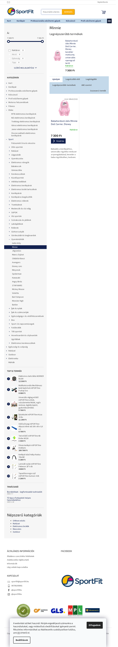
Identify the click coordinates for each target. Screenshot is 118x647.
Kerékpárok (16, 193)
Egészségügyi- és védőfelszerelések (27, 316)
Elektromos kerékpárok (21, 185)
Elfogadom (95, 625)
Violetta (15, 293)
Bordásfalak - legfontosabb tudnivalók (24, 492)
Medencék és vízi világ (21, 208)
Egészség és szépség (18, 347)
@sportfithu (16, 590)
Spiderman (16, 274)
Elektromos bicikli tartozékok (24, 189)
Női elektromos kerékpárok (23, 117)
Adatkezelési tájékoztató (18, 560)
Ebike (10, 110)
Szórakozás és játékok (21, 220)
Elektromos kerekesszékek (23, 343)
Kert (10, 83)
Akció (16, 54)
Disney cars (17, 266)
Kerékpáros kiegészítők (21, 197)
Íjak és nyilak (16, 308)
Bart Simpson (18, 297)
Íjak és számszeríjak (20, 312)
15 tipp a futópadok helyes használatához (19, 499)
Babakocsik (16, 166)
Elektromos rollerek (19, 201)
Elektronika (13, 358)
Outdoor (12, 354)
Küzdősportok (17, 177)
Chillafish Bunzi (18, 258)
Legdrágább (91, 79)
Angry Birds (17, 281)
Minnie (15, 247)
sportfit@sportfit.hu (20, 581)
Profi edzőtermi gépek (18, 98)
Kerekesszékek (18, 174)
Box (13, 320)
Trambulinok (16, 204)
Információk (12, 563)
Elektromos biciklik (21, 526)
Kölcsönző (13, 94)
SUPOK (14, 212)
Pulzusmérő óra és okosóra (23, 143)
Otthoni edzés (19, 520)
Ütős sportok (17, 147)
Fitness (11, 106)
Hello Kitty (16, 243)
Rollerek (15, 227)
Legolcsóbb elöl (73, 79)
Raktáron (17, 50)
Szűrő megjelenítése (24, 68)
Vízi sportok (16, 216)
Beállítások (22, 640)
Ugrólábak (15, 339)
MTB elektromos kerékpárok (23, 114)
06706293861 (16, 585)
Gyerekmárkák (17, 239)
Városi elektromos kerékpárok (24, 125)
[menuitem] (9, 21)
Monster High (17, 300)
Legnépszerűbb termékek (64, 85)
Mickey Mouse (18, 289)
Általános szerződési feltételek (20, 556)
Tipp (15, 62)
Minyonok (16, 270)
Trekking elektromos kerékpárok (25, 121)
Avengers (16, 262)
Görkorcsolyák (17, 231)
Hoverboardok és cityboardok (24, 335)
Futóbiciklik (16, 327)
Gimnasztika (16, 170)
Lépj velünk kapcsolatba (17, 567)
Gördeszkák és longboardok (23, 235)
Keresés (68, 12)
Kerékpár (12, 87)
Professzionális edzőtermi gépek (22, 90)
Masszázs (17, 529)
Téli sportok (16, 331)
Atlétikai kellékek (18, 181)
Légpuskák (16, 154)
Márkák (11, 362)
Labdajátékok (17, 224)
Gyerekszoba (17, 158)
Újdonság (17, 58)
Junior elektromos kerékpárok (24, 129)
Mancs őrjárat (18, 254)
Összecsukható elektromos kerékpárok (23, 134)
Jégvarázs (16, 250)
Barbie (15, 304)
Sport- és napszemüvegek (22, 324)
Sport (10, 139)
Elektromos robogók (20, 162)
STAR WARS (17, 285)
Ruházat (14, 151)
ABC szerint (86, 85)
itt (18, 632)
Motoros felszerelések (18, 102)
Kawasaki (16, 277)
